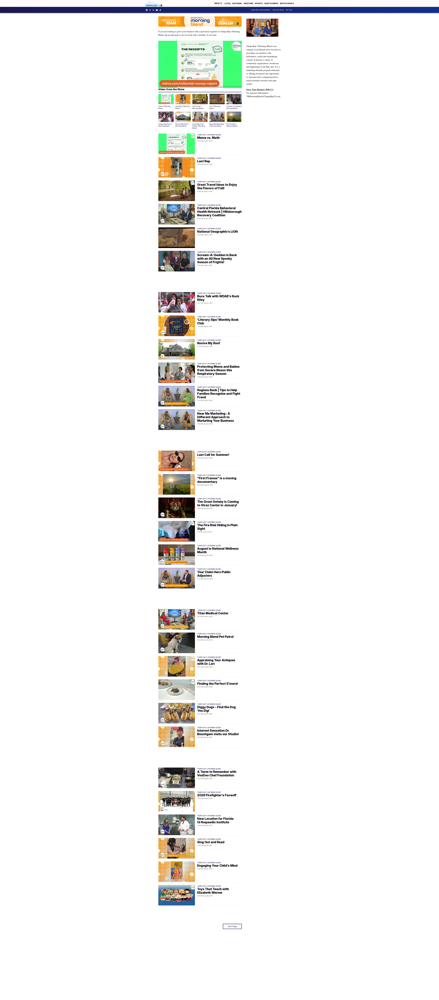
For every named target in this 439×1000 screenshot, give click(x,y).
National (237, 3)
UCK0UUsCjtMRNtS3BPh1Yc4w (157, 10)
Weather (248, 3)
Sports (259, 3)
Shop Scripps (271, 3)
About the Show (278, 10)
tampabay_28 (150, 10)
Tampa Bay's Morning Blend (261, 10)
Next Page (232, 926)
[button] (166, 101)
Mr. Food (289, 10)
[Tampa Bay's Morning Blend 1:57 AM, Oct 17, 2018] (263, 30)
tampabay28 (153, 10)
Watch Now (286, 3)
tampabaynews (147, 10)
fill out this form (172, 34)
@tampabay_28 (160, 10)
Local (228, 3)
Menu (217, 3)
